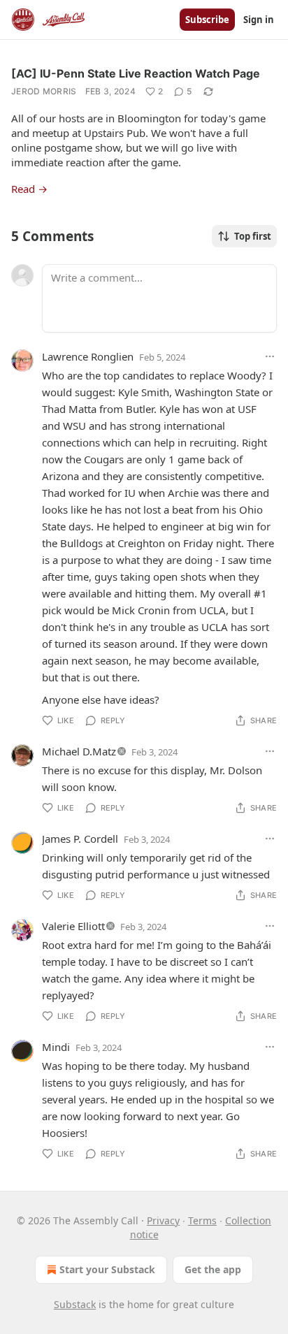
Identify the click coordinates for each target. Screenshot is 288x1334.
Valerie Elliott (73, 926)
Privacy (163, 1220)
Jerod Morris (44, 91)
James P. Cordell (80, 839)
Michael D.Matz (79, 751)
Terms (202, 1220)
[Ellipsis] (270, 356)
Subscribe (207, 19)
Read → (29, 189)
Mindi (56, 1047)
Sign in (258, 19)
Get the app (213, 1269)
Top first (252, 236)
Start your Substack (107, 1269)
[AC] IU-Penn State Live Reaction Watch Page (135, 73)
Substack (75, 1304)
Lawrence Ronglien (88, 356)
